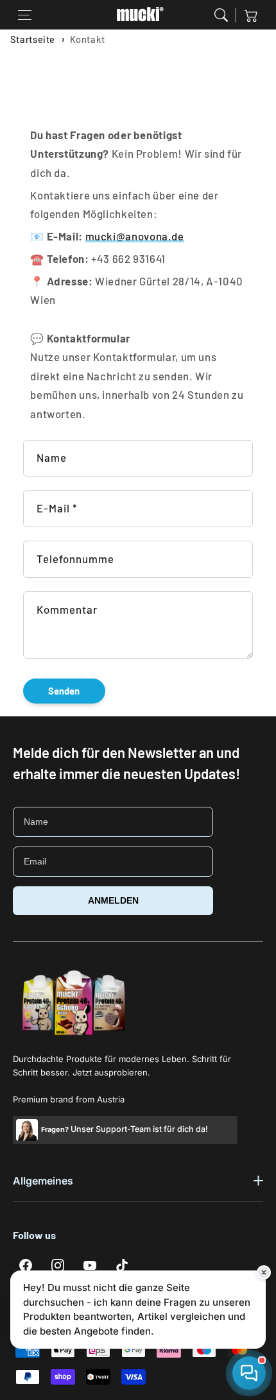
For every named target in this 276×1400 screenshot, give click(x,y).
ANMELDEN (113, 900)
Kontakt (87, 39)
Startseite (32, 39)
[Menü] (25, 15)
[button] (221, 15)
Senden (64, 690)
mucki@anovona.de (134, 236)
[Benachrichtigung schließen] (264, 1272)
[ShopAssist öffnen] (249, 1373)
